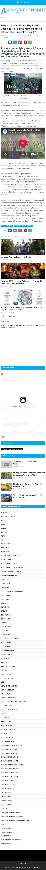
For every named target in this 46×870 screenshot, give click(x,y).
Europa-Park (5, 619)
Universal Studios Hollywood (12, 816)
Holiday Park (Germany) (9, 639)
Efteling (4, 611)
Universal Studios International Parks (15, 820)
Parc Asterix (5, 718)
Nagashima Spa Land (8, 698)
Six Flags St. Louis (7, 785)
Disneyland (5, 599)
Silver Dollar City (7, 737)
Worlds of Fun (6, 844)
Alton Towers (6, 552)
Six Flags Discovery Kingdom (11, 745)
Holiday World (6, 642)
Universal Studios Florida (23, 226)
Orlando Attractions (9, 710)
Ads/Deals (4, 548)
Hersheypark (5, 635)
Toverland (5, 808)
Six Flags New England (9, 773)
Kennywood (5, 646)
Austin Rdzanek (9, 432)
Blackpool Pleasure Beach (11, 556)
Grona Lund (5, 627)
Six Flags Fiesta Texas (9, 749)
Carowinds (5, 579)
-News (3, 524)
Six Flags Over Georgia (9, 777)
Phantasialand (6, 721)
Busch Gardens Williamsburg (12, 567)
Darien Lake (5, 587)
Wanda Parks (6, 836)
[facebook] (21, 2)
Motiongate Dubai (7, 690)
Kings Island (5, 658)
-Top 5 (3, 536)
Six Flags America (7, 741)
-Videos (3, 540)
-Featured (4, 512)
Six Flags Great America (10, 757)
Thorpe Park (5, 796)
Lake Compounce (7, 674)
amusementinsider (24, 432)
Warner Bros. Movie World (11, 840)
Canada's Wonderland (9, 575)
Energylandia (6, 615)
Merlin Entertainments (9, 686)
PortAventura (6, 725)
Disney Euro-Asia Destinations (12, 591)
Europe (3, 623)
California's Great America (11, 571)
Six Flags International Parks (12, 765)
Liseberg (4, 682)
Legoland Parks (7, 678)
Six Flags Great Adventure (11, 753)
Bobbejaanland (7, 560)
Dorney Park (5, 607)
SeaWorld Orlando (8, 729)
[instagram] (27, 2)
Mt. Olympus (5, 694)
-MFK (2, 520)
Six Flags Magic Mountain (10, 769)
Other (3, 714)
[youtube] (18, 2)
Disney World (6, 595)
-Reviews (4, 528)
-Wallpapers (5, 544)
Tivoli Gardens (6, 804)
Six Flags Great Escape (9, 761)
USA (2, 824)
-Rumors (9, 226)
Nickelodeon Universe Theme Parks (14, 702)
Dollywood (5, 603)
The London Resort (8, 792)
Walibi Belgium (6, 828)
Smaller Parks (6, 789)
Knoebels (4, 662)
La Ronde (4, 670)
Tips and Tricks (6, 800)
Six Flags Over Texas (8, 781)
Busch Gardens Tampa (9, 563)
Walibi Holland (6, 832)
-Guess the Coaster (8, 516)
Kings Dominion (6, 654)
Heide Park (5, 631)
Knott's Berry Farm (8, 666)
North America (6, 706)
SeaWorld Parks (7, 733)
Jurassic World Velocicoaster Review (16, 257)
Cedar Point (5, 583)
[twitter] (24, 2)
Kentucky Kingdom (8, 650)
